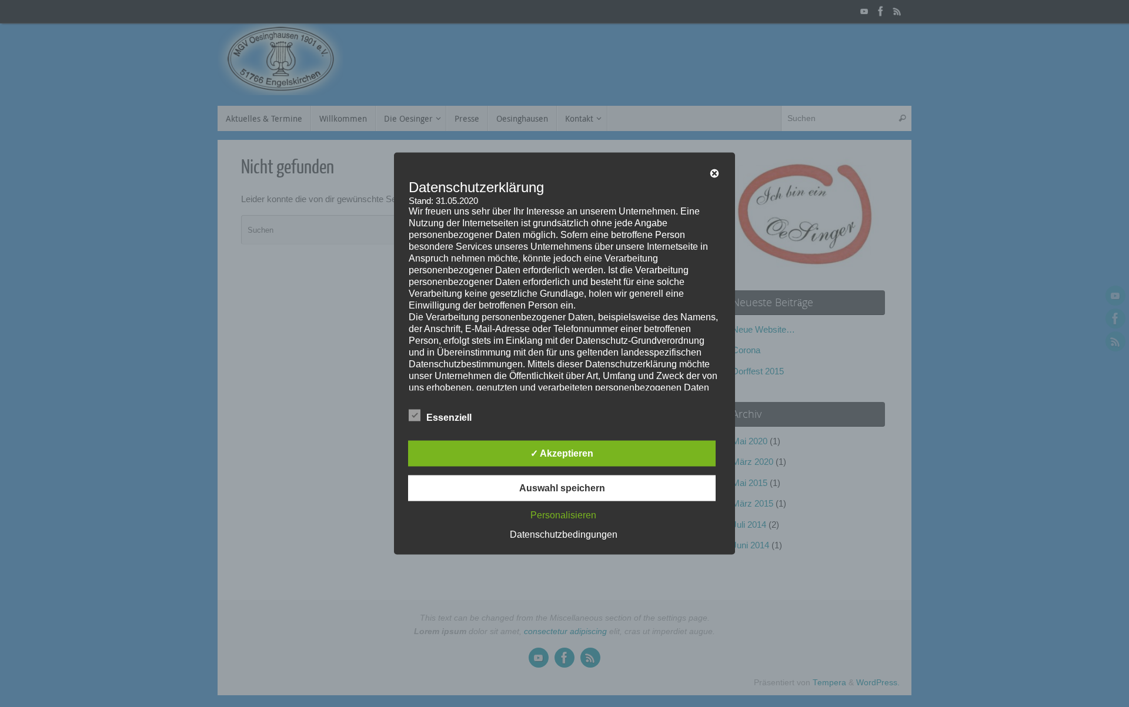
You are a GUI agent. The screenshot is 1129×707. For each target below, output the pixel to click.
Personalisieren (563, 515)
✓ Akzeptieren (561, 453)
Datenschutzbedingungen (563, 535)
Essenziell (449, 418)
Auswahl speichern (562, 488)
